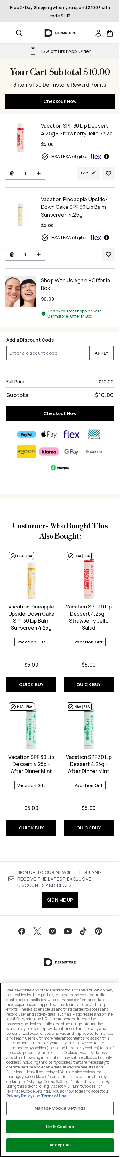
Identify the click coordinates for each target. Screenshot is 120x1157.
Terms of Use (54, 1096)
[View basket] (110, 33)
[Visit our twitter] (37, 931)
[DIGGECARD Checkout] (94, 434)
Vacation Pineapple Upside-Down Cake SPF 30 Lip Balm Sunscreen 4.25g (31, 617)
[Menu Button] (7, 33)
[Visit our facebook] (21, 931)
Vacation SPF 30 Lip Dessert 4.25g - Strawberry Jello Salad (89, 617)
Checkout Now (60, 101)
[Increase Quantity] (38, 173)
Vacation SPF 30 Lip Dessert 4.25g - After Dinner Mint (31, 764)
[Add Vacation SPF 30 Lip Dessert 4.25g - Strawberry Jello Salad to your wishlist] (108, 173)
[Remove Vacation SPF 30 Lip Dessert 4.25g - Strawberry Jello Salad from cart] (11, 173)
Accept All (59, 1145)
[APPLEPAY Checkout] (49, 434)
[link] (98, 33)
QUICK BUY (31, 684)
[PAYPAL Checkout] (26, 434)
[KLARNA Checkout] (49, 451)
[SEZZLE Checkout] (94, 451)
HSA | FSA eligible (69, 156)
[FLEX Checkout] (71, 434)
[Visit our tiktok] (83, 931)
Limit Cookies (60, 1126)
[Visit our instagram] (52, 931)
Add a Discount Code (30, 340)
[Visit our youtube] (68, 931)
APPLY (101, 353)
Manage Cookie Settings (60, 1108)
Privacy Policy (19, 1096)
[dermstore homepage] (60, 33)
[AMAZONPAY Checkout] (26, 451)
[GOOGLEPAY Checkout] (71, 451)
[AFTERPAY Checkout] (60, 467)
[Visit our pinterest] (98, 931)
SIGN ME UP (60, 900)
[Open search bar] (19, 33)
